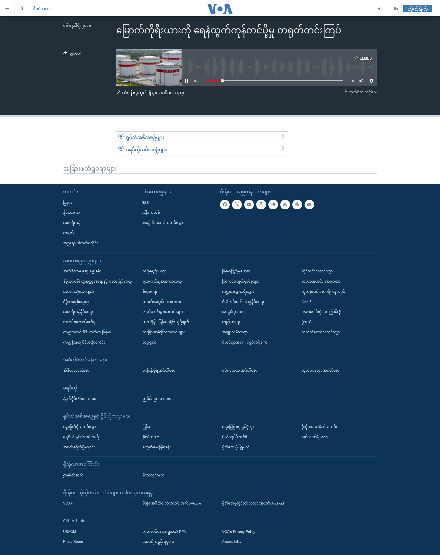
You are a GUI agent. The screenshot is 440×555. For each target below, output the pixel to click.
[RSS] (285, 204)
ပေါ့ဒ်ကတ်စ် (151, 212)
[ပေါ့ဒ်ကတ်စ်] (297, 204)
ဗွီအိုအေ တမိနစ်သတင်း (319, 427)
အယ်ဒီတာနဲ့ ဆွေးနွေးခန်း (82, 271)
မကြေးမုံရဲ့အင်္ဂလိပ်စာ (159, 370)
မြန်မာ (67, 202)
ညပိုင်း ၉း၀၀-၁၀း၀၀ (158, 399)
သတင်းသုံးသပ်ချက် (78, 291)
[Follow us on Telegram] (273, 204)
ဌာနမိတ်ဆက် (73, 475)
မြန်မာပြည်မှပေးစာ (236, 271)
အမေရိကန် (71, 223)
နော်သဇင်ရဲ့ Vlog (314, 437)
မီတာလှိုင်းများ (153, 475)
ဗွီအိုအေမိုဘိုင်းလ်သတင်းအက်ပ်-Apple (172, 503)
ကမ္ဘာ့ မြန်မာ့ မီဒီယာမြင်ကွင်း (84, 342)
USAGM (69, 531)
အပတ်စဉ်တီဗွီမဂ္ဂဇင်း (79, 447)
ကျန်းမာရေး (231, 322)
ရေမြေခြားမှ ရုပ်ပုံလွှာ (238, 427)
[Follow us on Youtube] (249, 204)
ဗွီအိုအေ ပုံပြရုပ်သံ (236, 447)
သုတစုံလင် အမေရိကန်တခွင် (323, 291)
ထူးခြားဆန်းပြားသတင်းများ (164, 332)
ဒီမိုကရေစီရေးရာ (76, 302)
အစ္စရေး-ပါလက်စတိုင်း (80, 243)
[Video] (395, 9)
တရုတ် (68, 233)
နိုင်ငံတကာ (42, 9)
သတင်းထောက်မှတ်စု (79, 322)
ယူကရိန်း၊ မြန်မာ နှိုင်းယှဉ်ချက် (166, 322)
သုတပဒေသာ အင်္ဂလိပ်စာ (320, 370)
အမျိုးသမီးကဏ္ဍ (235, 332)
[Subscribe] (309, 204)
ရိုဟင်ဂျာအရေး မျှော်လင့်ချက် (245, 342)
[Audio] (380, 9)
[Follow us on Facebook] (225, 204)
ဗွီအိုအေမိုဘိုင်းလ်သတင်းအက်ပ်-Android (253, 503)
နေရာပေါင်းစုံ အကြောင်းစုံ (321, 312)
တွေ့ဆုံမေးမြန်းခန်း (157, 447)
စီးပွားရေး (150, 291)
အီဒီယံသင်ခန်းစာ (76, 370)
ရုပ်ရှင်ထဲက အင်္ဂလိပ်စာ (239, 370)
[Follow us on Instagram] (261, 204)
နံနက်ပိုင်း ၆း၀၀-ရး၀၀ (79, 399)
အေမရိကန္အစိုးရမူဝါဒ (158, 542)
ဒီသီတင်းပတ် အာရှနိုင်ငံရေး (243, 302)
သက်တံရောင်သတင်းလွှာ (320, 332)
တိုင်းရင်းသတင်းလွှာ (317, 271)
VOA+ (68, 503)
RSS (145, 202)
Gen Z (306, 302)
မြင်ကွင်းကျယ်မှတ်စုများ (240, 281)
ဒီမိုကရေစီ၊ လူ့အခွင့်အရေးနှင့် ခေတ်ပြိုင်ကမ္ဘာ (97, 281)
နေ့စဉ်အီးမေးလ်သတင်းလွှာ (162, 223)
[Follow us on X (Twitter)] (237, 204)
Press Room (73, 542)
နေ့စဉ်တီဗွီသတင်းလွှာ (79, 427)
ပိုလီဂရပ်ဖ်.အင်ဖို (234, 437)
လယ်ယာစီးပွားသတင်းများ (163, 312)
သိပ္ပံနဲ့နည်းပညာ (154, 271)
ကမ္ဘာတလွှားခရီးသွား (238, 291)
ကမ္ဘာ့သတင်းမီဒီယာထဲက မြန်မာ (87, 332)
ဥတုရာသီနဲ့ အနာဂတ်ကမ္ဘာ (162, 281)
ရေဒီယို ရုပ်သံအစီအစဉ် (81, 437)
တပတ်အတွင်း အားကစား (162, 302)
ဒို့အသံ (306, 322)
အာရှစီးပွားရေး (233, 312)
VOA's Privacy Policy (238, 531)
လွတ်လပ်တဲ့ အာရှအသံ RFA (164, 531)
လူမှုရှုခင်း (150, 342)
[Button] (72, 54)
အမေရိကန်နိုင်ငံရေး (78, 312)
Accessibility (231, 542)
